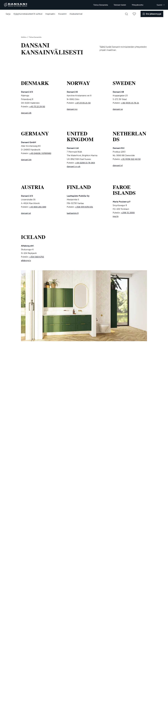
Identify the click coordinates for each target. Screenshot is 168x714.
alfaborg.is (26, 260)
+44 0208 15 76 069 (85, 163)
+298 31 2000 (128, 212)
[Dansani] (15, 5)
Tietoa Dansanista (100, 5)
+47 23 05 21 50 (83, 103)
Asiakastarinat (76, 14)
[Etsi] (126, 13)
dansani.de (26, 159)
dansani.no (72, 109)
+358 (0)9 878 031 (84, 207)
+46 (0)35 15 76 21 (130, 103)
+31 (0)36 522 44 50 (131, 159)
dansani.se (118, 109)
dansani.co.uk (73, 166)
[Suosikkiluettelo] (134, 13)
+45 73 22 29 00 (37, 106)
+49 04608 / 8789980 (40, 153)
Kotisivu (24, 37)
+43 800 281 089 (37, 207)
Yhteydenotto (137, 5)
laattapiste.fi (72, 213)
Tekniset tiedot (120, 5)
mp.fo (116, 216)
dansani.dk (26, 113)
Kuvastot (62, 14)
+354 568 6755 (36, 257)
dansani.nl (118, 165)
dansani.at (26, 213)
